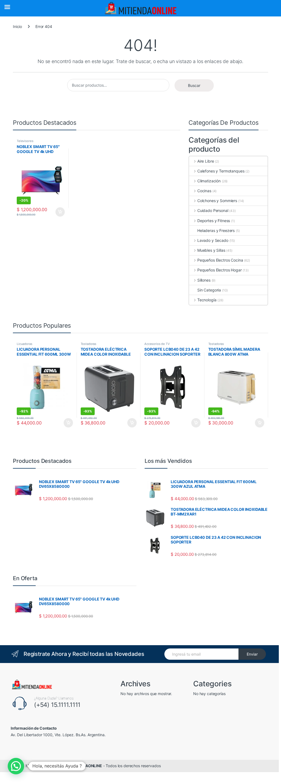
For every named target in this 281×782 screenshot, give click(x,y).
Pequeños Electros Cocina (220, 260)
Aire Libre (205, 161)
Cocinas (204, 190)
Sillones (203, 280)
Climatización (209, 180)
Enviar (252, 654)
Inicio (17, 26)
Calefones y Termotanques (220, 171)
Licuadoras (24, 344)
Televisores (25, 141)
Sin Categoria (209, 290)
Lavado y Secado (212, 240)
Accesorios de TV (157, 344)
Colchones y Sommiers (217, 200)
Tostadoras (89, 344)
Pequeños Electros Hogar (219, 270)
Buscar (194, 85)
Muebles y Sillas (211, 250)
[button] (16, 766)
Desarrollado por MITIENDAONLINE (70, 765)
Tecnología (206, 300)
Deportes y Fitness (213, 220)
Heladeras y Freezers (216, 230)
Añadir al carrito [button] (59, 212)
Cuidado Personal (212, 210)
